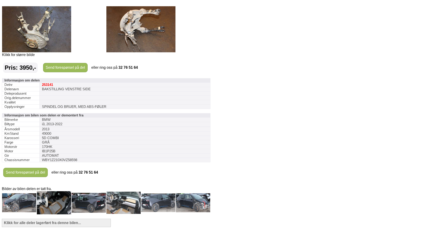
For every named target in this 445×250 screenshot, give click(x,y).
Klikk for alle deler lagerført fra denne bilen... (42, 223)
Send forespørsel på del (65, 67)
